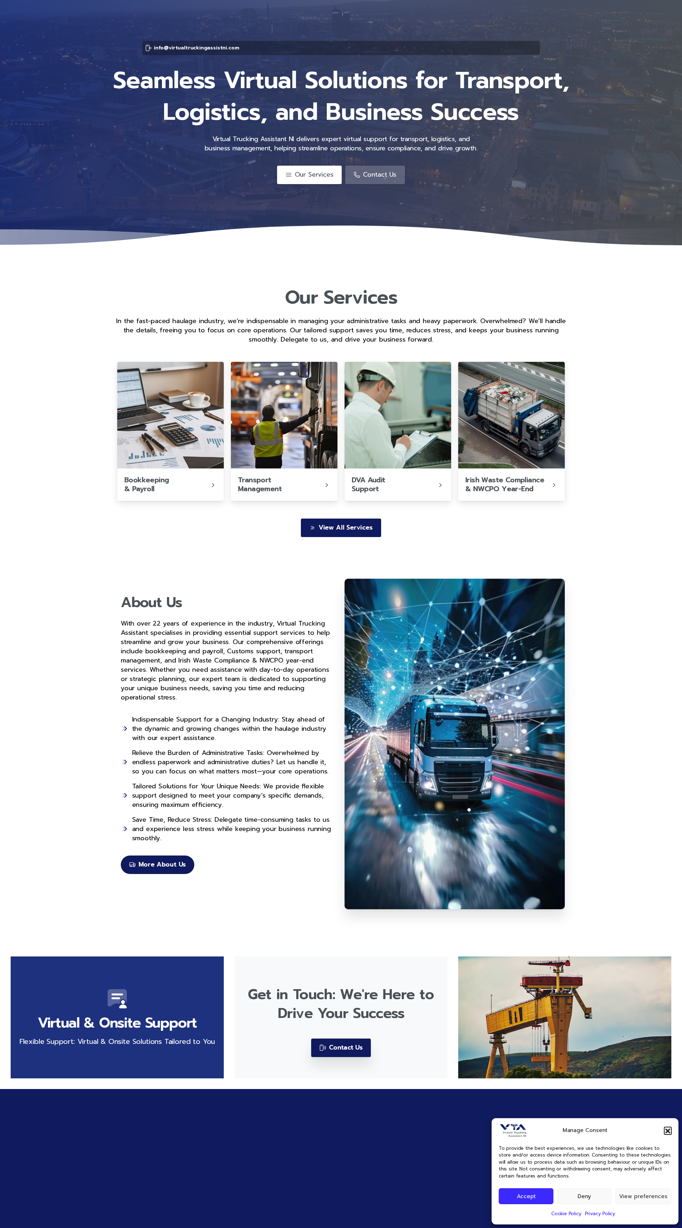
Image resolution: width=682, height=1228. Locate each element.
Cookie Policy (566, 1213)
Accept (526, 1196)
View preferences (643, 1196)
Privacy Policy (600, 1213)
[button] (667, 1130)
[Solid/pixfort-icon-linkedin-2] (466, 1213)
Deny (584, 1196)
